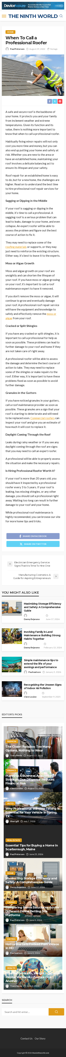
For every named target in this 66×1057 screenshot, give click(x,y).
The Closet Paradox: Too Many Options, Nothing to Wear (28, 748)
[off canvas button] (4, 16)
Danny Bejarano (32, 619)
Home (10, 32)
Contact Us (26, 1038)
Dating (11, 939)
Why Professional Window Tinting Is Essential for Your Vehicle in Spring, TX (33, 812)
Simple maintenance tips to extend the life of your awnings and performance (41, 664)
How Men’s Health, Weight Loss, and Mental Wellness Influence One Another (32, 977)
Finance (11, 770)
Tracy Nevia (16, 755)
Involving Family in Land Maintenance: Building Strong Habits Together (42, 635)
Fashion (11, 741)
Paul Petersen (17, 49)
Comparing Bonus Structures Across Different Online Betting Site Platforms (32, 911)
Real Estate (13, 840)
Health (11, 968)
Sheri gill (14, 821)
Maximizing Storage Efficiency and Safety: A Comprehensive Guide (42, 607)
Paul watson (34, 672)
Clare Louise (30, 696)
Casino (11, 902)
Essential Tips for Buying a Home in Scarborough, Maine (32, 847)
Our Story (40, 1038)
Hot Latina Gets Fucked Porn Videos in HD (32, 946)
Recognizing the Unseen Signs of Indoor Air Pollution (42, 686)
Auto (10, 803)
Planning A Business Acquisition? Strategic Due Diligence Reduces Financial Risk (30, 779)
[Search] (61, 16)
